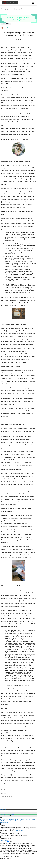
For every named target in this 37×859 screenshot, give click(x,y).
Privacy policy (19, 830)
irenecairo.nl (17, 27)
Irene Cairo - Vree (8, 27)
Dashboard (13, 819)
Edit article (5, 819)
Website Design (31, 819)
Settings (22, 819)
